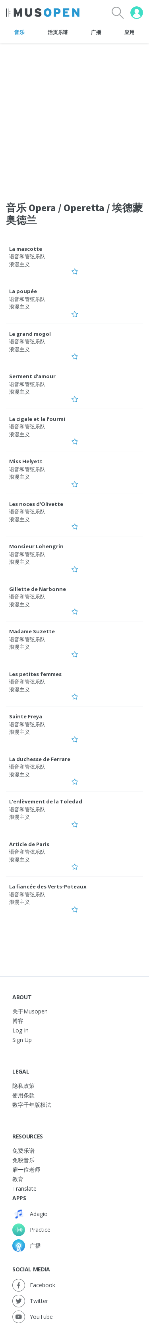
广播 (96, 32)
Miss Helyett (26, 461)
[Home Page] (42, 12)
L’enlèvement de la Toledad (45, 801)
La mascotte (25, 248)
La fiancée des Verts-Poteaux (48, 886)
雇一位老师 (26, 1169)
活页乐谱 (58, 32)
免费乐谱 (23, 1150)
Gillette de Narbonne (37, 589)
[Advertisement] (74, 117)
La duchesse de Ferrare (39, 759)
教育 (17, 1179)
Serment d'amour (32, 376)
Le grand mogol (30, 333)
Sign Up (22, 1040)
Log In (20, 1030)
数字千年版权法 (31, 1104)
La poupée (23, 291)
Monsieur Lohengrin (36, 546)
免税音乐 (23, 1160)
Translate (24, 1188)
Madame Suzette (32, 631)
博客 (17, 1021)
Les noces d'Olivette (36, 504)
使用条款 (23, 1095)
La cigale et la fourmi (37, 418)
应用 (129, 32)
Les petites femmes (35, 674)
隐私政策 (23, 1085)
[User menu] (136, 12)
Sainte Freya (25, 716)
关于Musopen (30, 1011)
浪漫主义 (19, 264)
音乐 (19, 32)
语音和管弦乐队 (27, 256)
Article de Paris (29, 844)
